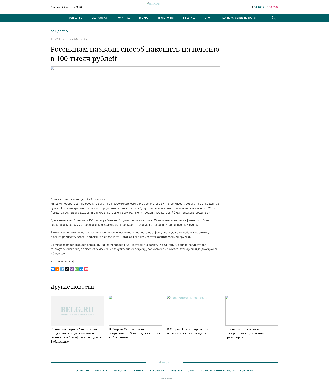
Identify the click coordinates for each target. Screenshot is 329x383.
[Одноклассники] (57, 269)
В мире (143, 17)
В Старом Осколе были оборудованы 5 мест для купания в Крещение (134, 333)
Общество (75, 17)
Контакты (246, 370)
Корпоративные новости (239, 17)
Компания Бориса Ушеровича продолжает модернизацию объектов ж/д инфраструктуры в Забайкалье (76, 335)
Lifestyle (189, 17)
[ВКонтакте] (53, 269)
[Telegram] (62, 269)
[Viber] (72, 269)
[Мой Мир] (81, 269)
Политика (123, 17)
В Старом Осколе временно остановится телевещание (188, 331)
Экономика (99, 17)
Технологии (166, 17)
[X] (67, 269)
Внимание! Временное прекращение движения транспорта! (244, 333)
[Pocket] (86, 269)
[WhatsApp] (77, 269)
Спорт (209, 17)
